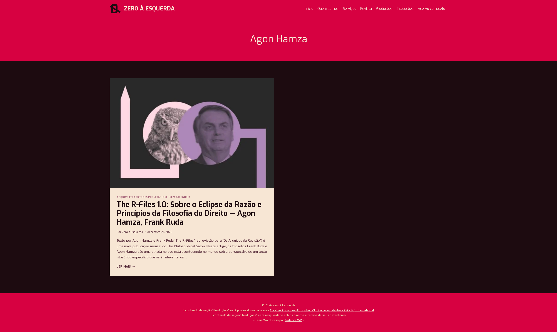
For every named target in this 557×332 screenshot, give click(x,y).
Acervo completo (431, 8)
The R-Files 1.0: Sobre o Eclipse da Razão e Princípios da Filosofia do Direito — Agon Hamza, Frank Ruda (189, 213)
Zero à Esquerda (132, 232)
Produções (384, 8)
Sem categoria (180, 196)
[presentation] (192, 133)
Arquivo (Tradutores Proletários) (142, 196)
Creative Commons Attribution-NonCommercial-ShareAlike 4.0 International (322, 310)
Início (309, 8)
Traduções (405, 8)
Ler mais (126, 266)
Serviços (349, 8)
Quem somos (328, 8)
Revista (366, 8)
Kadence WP (293, 320)
